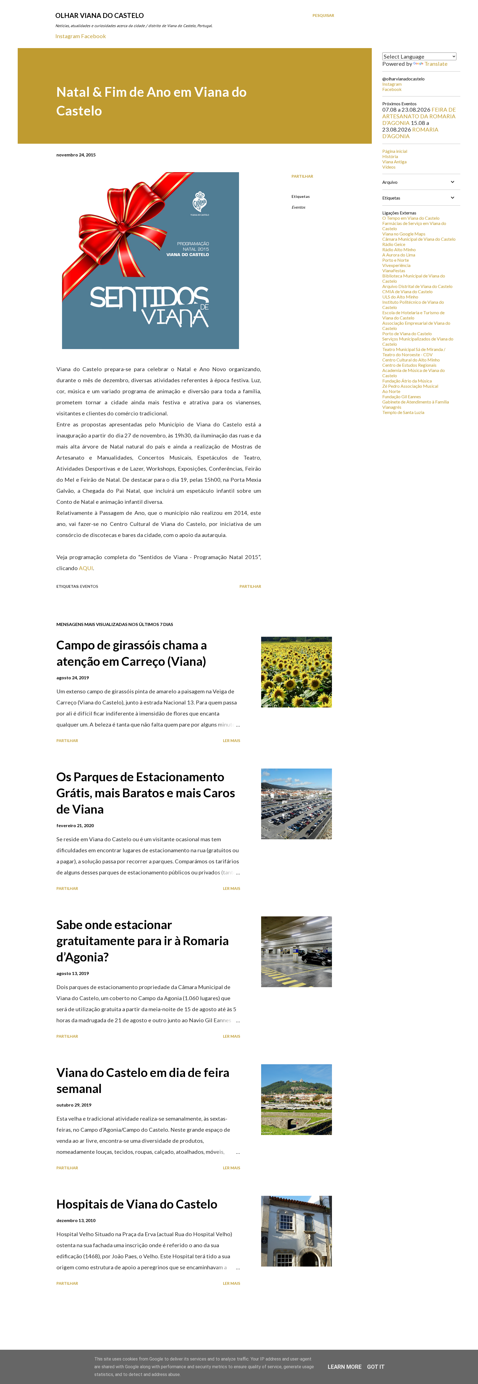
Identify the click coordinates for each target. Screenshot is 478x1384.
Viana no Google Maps (403, 233)
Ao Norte (391, 391)
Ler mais (231, 740)
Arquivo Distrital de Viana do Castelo (417, 286)
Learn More (345, 1367)
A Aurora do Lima (398, 254)
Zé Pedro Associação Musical (410, 386)
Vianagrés (391, 407)
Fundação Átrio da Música (407, 380)
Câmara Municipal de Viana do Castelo (419, 239)
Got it (376, 1367)
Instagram (67, 36)
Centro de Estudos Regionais (409, 365)
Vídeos (389, 166)
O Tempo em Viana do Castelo (411, 218)
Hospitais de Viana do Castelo (136, 1204)
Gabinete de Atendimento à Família (415, 401)
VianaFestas (393, 270)
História (390, 156)
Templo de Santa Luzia (403, 412)
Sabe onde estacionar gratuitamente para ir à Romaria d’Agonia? (142, 940)
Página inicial (394, 151)
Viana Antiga (394, 161)
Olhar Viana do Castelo (99, 15)
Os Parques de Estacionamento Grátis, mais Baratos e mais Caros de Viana (145, 792)
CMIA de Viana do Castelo (407, 291)
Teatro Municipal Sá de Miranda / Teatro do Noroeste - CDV (413, 352)
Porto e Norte (395, 260)
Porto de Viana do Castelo (407, 333)
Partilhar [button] (302, 176)
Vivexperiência (396, 265)
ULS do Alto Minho (400, 296)
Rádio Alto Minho (399, 249)
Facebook (93, 36)
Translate (436, 63)
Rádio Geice (393, 244)
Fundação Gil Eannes (401, 396)
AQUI (86, 568)
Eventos (298, 207)
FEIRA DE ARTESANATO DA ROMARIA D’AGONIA (419, 116)
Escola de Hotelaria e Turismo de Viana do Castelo (413, 315)
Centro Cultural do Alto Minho (411, 359)
